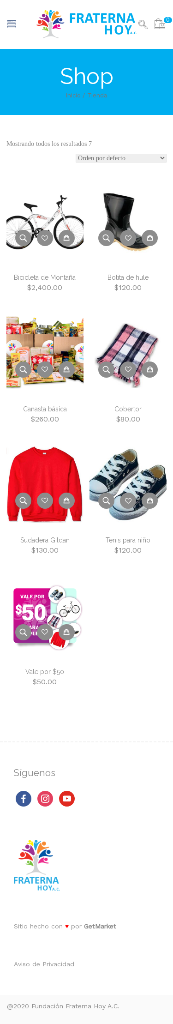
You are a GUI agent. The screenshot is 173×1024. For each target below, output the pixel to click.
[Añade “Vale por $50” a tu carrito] (67, 632)
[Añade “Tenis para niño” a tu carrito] (150, 501)
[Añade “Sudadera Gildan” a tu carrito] (67, 501)
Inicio (73, 95)
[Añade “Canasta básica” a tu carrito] (67, 369)
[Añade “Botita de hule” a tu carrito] (150, 238)
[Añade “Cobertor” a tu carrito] (150, 369)
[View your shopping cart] (160, 25)
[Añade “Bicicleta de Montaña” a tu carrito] (67, 238)
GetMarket (100, 926)
